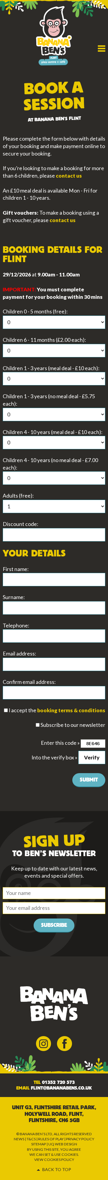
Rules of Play (51, 1139)
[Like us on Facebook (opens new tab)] (64, 1043)
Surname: (14, 597)
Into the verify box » (54, 757)
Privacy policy (80, 1139)
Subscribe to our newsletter (72, 725)
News (19, 1139)
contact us (69, 176)
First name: (15, 569)
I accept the (22, 710)
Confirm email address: (29, 682)
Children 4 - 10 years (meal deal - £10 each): (52, 432)
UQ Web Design (62, 1144)
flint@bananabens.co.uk (61, 1088)
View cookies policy (54, 1159)
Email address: (19, 653)
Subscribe (54, 925)
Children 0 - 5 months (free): (35, 311)
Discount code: (20, 524)
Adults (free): (18, 496)
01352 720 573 (58, 1082)
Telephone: (16, 625)
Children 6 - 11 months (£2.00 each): (44, 340)
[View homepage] (54, 35)
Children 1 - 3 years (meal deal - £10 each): (51, 368)
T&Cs (31, 1139)
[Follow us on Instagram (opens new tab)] (43, 1043)
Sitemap (38, 1144)
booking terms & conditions (71, 710)
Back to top (56, 1169)
